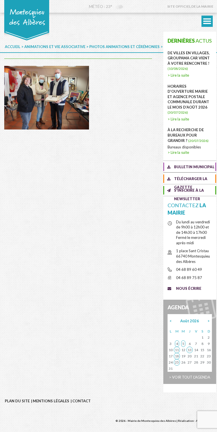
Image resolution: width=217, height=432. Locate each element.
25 (177, 362)
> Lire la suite (178, 75)
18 (177, 356)
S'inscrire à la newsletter (189, 191)
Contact (81, 401)
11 (177, 350)
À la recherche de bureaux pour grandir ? (188, 135)
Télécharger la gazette (190, 179)
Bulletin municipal (194, 167)
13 (190, 350)
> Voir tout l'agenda (189, 377)
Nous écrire (188, 288)
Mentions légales (51, 401)
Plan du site (17, 401)
